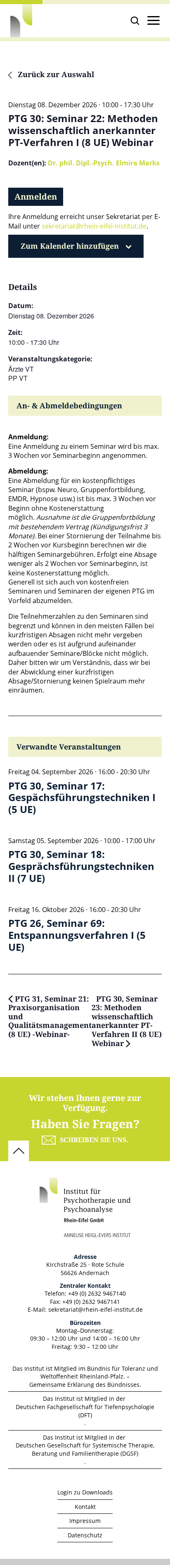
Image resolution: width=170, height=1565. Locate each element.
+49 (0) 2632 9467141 (91, 1302)
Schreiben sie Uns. (94, 1140)
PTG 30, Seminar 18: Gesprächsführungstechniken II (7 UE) (81, 866)
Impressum (85, 1521)
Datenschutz (85, 1535)
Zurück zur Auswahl (55, 75)
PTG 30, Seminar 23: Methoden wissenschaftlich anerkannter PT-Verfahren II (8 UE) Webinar (127, 1022)
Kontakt (85, 1507)
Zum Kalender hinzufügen (70, 246)
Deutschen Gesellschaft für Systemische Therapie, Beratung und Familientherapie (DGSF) (85, 1449)
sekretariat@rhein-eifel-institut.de (94, 226)
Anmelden (35, 197)
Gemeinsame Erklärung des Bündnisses (84, 1384)
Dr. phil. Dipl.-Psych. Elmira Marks (104, 162)
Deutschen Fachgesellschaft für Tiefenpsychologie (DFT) (85, 1411)
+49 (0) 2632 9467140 (97, 1293)
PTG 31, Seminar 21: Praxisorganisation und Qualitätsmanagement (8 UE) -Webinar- (50, 1017)
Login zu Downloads (85, 1492)
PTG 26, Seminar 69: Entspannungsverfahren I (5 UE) (77, 935)
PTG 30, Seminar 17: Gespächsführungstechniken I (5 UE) (82, 797)
